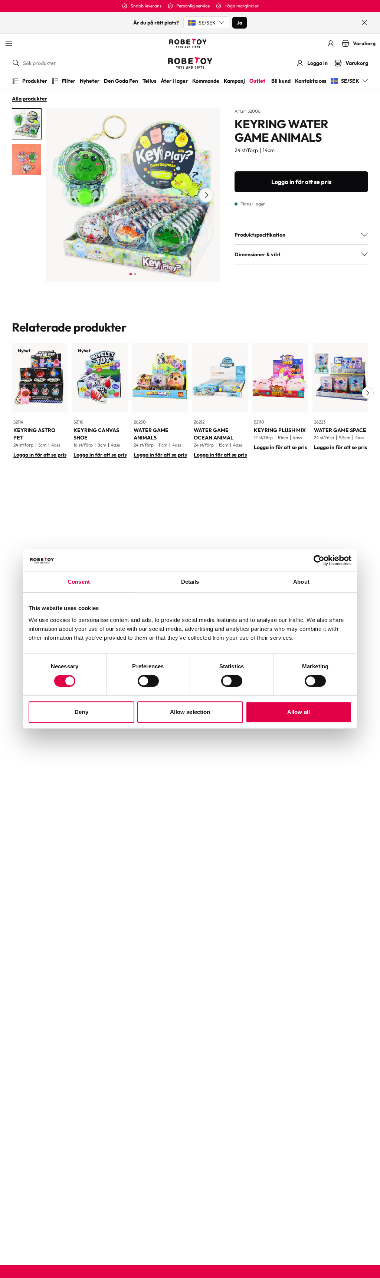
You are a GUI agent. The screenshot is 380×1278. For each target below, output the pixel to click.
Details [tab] (190, 582)
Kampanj (234, 81)
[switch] (148, 681)
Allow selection (190, 712)
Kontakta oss (310, 81)
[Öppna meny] (8, 43)
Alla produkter (29, 98)
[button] (368, 393)
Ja (239, 22)
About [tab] (301, 582)
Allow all (298, 712)
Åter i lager (174, 81)
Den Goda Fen (121, 81)
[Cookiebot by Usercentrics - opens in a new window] (318, 560)
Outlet (257, 81)
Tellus (149, 81)
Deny (81, 712)
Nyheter (89, 81)
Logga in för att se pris (301, 181)
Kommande (205, 81)
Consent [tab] (79, 582)
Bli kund (281, 81)
